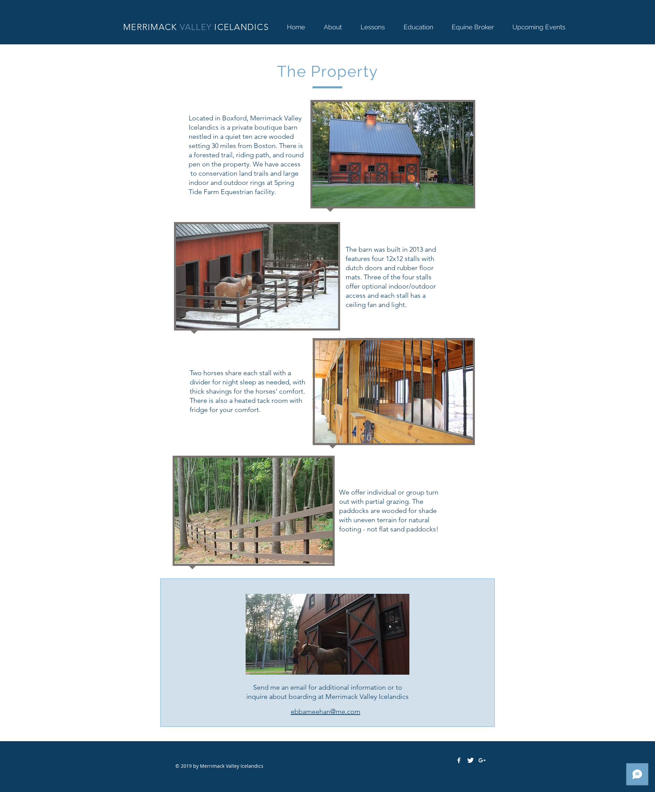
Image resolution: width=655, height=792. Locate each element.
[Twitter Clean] (470, 760)
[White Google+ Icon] (482, 760)
